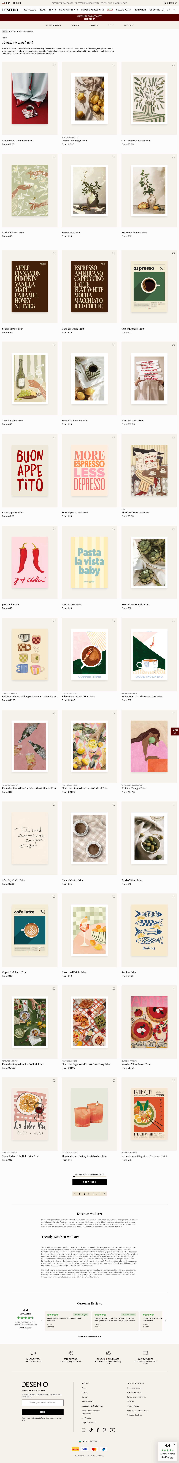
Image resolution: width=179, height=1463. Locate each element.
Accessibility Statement (92, 1406)
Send (42, 1412)
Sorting (128, 25)
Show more (89, 1182)
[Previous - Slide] (42, 1321)
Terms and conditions (136, 1397)
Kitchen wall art (26, 31)
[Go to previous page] (74, 1194)
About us (86, 1383)
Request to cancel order (137, 1410)
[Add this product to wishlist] (54, 65)
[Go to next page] (104, 1194)
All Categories (52, 25)
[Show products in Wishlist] (168, 10)
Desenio (97, 1455)
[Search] (162, 10)
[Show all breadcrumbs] (5, 31)
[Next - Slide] (165, 1321)
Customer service (135, 1388)
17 (100, 1194)
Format (93, 25)
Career (85, 1397)
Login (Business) (89, 1422)
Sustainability (88, 1401)
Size (110, 25)
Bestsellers (30, 10)
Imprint (85, 1392)
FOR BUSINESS (155, 10)
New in (42, 10)
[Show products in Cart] (174, 10)
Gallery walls (123, 10)
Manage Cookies (134, 1415)
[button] (167, 1451)
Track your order (134, 1392)
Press (84, 1388)
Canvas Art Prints (68, 10)
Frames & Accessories (92, 10)
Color (74, 25)
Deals (110, 10)
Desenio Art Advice (135, 1383)
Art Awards (86, 1418)
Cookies (130, 1401)
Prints (52, 10)
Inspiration (140, 10)
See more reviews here (89, 1336)
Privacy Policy (38, 1418)
